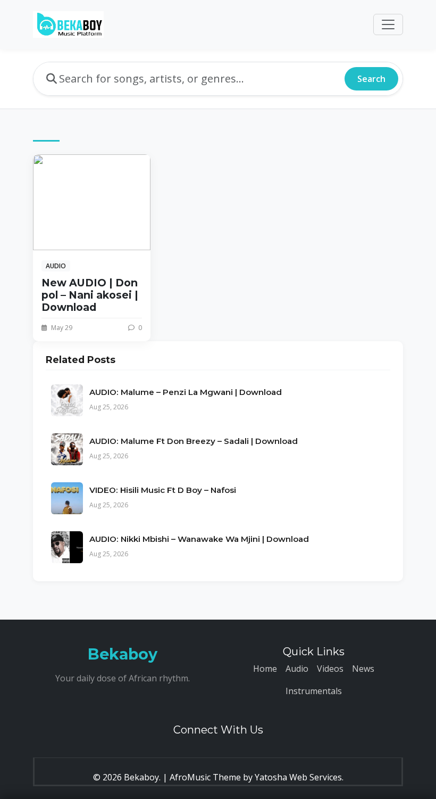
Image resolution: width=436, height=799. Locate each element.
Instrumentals (314, 691)
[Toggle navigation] (388, 24)
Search (371, 79)
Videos (330, 668)
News (363, 668)
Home (265, 668)
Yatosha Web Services (298, 777)
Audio (297, 668)
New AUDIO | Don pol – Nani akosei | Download (89, 295)
